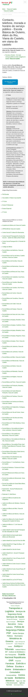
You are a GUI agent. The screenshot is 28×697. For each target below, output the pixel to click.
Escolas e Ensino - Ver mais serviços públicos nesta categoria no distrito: (15, 56)
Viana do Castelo (12, 9)
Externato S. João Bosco (9, 494)
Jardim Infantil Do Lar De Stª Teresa (12, 579)
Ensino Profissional (7, 205)
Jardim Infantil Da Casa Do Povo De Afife (13, 540)
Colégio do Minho (7, 246)
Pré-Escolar (5, 194)
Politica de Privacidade (18, 694)
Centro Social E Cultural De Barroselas (13, 232)
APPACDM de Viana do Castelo (11, 229)
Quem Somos (7, 694)
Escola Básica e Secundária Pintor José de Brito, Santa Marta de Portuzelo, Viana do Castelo (13, 446)
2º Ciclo (4, 212)
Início (3, 9)
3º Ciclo (4, 201)
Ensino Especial (6, 208)
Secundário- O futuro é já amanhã (11, 198)
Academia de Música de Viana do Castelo (14, 225)
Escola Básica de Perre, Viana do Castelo (14, 382)
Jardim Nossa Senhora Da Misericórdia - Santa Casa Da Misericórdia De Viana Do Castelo (13, 585)
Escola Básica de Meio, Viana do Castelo (13, 357)
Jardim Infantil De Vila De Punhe (11, 549)
